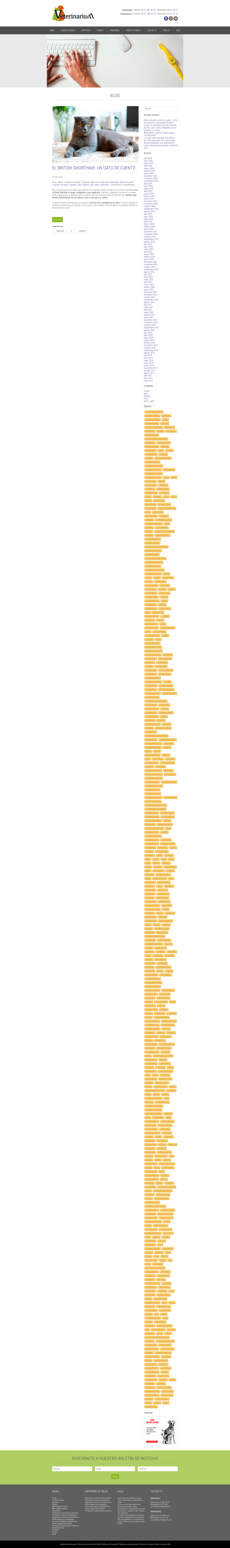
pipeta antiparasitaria (167, 1163)
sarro (171, 1291)
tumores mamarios (167, 1348)
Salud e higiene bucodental (62, 1523)
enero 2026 (149, 173)
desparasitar (169, 743)
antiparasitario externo (153, 469)
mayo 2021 (148, 307)
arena (166, 477)
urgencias (149, 1352)
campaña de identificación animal (156, 546)
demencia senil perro (152, 724)
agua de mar (170, 427)
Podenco (165, 1175)
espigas (164, 832)
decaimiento (150, 720)
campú (148, 577)
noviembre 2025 (151, 178)
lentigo (160, 970)
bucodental (164, 515)
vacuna (148, 1360)
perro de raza (165, 1129)
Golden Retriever (162, 897)
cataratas (164, 596)
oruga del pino (150, 1071)
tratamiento (149, 1341)
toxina (160, 1333)
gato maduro (150, 882)
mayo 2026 (148, 163)
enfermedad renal (168, 816)
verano (173, 1379)
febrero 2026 (149, 171)
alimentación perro (152, 446)
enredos (167, 820)
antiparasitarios (169, 469)
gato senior (169, 886)
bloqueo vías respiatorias (167, 508)
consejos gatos (151, 670)
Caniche (148, 581)
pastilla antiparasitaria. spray (155, 1090)
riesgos (148, 1256)
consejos (64, 184)
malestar (149, 1001)
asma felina (163, 485)
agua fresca (150, 431)
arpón (174, 477)
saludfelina (161, 1279)
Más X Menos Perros (60, 1506)
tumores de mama (151, 1348)
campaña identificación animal (155, 558)
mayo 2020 (148, 337)
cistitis (148, 631)
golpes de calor (164, 901)
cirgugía (160, 620)
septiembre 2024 (151, 209)
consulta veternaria (152, 697)
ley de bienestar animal (153, 982)
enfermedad (168, 770)
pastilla (173, 1086)
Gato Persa (149, 886)
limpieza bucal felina (152, 990)
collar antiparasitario (152, 635)
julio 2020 (148, 332)
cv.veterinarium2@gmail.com (161, 1520)
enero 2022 (149, 289)
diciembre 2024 (150, 201)
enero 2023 (149, 259)
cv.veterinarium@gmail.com (160, 1506)
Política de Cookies (146, 1544)
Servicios (85, 30)
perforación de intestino (153, 1113)
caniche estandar (151, 585)
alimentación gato (164, 442)
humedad (166, 924)
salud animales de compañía (155, 1267)
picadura (149, 1156)
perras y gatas (158, 1117)
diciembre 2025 (150, 176)
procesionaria (150, 1213)
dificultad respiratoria (152, 755)
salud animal (158, 1264)
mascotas (164, 1009)
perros (159, 1136)
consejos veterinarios (152, 677)
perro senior (168, 1136)
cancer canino (168, 577)
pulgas (148, 1225)
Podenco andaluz (151, 1179)
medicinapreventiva (152, 1024)
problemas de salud (152, 1202)
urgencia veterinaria (152, 1356)
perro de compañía (165, 1125)
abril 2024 (148, 221)
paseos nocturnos (160, 1086)
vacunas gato (150, 1375)
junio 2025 (148, 186)
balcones (157, 496)
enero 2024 (149, 229)
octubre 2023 (149, 236)
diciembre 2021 (150, 292)
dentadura (167, 724)
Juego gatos (158, 955)
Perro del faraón (151, 1129)
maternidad (171, 1013)
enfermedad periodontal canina (156, 805)
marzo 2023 (149, 254)
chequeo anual (158, 612)
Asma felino (150, 488)
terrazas (148, 1321)
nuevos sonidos (151, 1059)
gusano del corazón (152, 905)
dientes (157, 751)
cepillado (162, 604)
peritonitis (168, 1113)
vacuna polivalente (152, 1371)
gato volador (150, 893)
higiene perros (150, 916)
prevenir (148, 1198)
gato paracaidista (164, 882)
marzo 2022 (149, 284)
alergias (160, 431)
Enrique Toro (150, 824)
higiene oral (170, 913)
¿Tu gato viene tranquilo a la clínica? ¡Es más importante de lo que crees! (159, 139)
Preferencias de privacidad (128, 1544)
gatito (148, 878)
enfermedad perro (167, 812)
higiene (86, 184)
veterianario (150, 1383)
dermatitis (149, 728)
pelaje (148, 1094)
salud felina (149, 1279)
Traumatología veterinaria (165, 1341)
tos (147, 1329)
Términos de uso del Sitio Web (89, 1544)
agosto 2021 (149, 302)
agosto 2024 (149, 211)
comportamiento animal (153, 647)
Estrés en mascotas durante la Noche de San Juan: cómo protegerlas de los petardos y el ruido (160, 128)
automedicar (164, 492)
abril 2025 (148, 191)
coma (158, 639)
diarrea (148, 751)
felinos (156, 859)
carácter (55, 184)
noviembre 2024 (151, 204)
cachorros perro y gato (164, 519)
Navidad (148, 1040)
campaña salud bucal (153, 566)
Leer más (57, 219)
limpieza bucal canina (153, 986)
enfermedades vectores (153, 797)
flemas (148, 866)
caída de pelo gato (152, 600)
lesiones (169, 970)
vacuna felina (166, 1368)
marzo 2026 (149, 168)
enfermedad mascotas (153, 801)
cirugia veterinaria (151, 627)
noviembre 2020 (151, 322)
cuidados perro (151, 712)
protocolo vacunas (166, 1217)
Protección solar (151, 1217)
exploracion (149, 855)
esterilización (166, 839)
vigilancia (149, 1398)
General (77, 182)
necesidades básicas (167, 1044)
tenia (165, 1317)
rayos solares (150, 1244)
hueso (148, 924)
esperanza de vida (152, 832)
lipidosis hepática (163, 997)
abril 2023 (148, 252)
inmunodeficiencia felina (153, 943)
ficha (164, 859)
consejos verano (165, 674)
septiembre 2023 (151, 239)
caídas (165, 600)
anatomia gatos (151, 454)
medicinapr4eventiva (162, 1017)
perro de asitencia (167, 1121)
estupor (173, 847)
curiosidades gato (151, 716)
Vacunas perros (151, 1379)
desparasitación (151, 739)
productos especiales (165, 1213)
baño (166, 496)
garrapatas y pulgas (163, 874)
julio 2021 (148, 305)
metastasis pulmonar (152, 1028)
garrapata (170, 870)
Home (52, 30)
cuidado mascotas (152, 708)
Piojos (158, 1159)
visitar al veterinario (162, 1398)
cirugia (163, 623)
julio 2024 (148, 214)
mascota (161, 1005)
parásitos (149, 1082)
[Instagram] (171, 18)
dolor (147, 758)
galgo (148, 870)
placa (157, 1167)
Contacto (152, 30)
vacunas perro (163, 1375)
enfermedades (170, 774)
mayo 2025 (148, 188)
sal (170, 1260)
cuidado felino (164, 704)
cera (147, 612)
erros (168, 828)
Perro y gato (150, 1148)
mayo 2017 (148, 380)
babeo (148, 496)
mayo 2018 (148, 363)
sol (157, 1314)
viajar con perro (167, 1391)
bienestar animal (164, 504)
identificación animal (162, 928)
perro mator (167, 1132)
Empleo (166, 30)
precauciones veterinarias (167, 1186)
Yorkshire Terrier (151, 1406)
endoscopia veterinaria (153, 770)
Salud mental (150, 1291)
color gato (149, 639)
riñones (164, 1256)
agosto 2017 (149, 373)
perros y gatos (150, 1144)
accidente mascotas (152, 415)
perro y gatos (150, 1152)
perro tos (162, 1144)
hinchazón (163, 916)
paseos (148, 1086)
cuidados (73, 184)
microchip (166, 1028)
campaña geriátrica (152, 554)
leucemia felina (165, 974)
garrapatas (149, 874)
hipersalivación (150, 920)
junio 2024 (148, 216)
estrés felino (163, 847)
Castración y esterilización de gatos (65, 1513)
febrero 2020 (149, 342)
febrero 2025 (149, 196)
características (150, 589)
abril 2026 (148, 166)
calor (167, 523)
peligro (157, 1094)
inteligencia (149, 951)
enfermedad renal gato (153, 820)
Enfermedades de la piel (153, 778)
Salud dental (150, 1275)
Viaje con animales (152, 1395)
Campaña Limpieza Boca (154, 562)
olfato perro (160, 1067)
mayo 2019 (148, 360)
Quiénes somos (68, 30)
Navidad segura (151, 1044)
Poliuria (164, 1179)
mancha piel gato (161, 1001)
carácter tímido (164, 593)
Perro (146, 398)
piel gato (149, 1159)
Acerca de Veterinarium (68, 1544)
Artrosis (161, 481)
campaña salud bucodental (154, 569)
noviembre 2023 (151, 234)
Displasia (166, 755)
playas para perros (152, 1175)
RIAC (168, 1252)
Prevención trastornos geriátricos (64, 1515)
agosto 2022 (149, 272)
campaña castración (152, 542)
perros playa (150, 1140)
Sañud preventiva (163, 1294)
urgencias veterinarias (163, 1352)
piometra (167, 1159)
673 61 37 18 (172, 13)
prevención (149, 1194)
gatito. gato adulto (160, 878)
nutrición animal (151, 1063)
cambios (148, 531)
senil (164, 1302)
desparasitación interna (153, 743)
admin (60, 182)
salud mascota (150, 1287)
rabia (147, 1237)
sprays (164, 1314)
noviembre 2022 (151, 264)
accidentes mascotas (152, 419)
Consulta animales (166, 685)
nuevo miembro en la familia (163, 1055)
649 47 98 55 (172, 10)
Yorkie (166, 1402)
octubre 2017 (149, 370)
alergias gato (171, 431)
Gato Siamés (150, 889)
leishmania (149, 967)
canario (157, 577)
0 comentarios (128, 184)
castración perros (151, 596)
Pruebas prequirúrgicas (153, 1221)
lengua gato (150, 970)
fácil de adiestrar (170, 866)
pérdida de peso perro (153, 1233)
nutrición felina (164, 1063)
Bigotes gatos (150, 508)
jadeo (148, 955)
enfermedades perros (153, 793)
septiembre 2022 (151, 269)
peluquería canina (162, 1102)
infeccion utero (162, 932)
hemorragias (167, 905)
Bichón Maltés (150, 504)
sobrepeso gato (151, 1310)
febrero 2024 (149, 226)
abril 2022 (148, 282)
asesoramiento (150, 485)
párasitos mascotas (161, 1225)
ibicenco (148, 928)
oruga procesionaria (166, 1071)
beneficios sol (159, 500)
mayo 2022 (148, 279)
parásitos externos (162, 1082)
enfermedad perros (152, 816)
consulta (167, 681)
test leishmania (160, 1321)
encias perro (161, 766)
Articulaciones (150, 481)
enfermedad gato (170, 797)
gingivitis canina (163, 893)
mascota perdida (151, 1009)
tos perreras (150, 1333)
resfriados (159, 1252)
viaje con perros (167, 1395)
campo (167, 573)
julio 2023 (148, 244)
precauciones (150, 1186)
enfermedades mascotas (154, 785)
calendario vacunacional (153, 523)
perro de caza (150, 1125)
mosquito (161, 1032)
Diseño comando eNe (162, 1544)
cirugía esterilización (168, 627)
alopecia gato (150, 450)
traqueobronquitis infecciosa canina (157, 1337)
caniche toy (165, 585)
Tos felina (171, 1329)
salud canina (165, 1271)
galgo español (158, 870)
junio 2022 (148, 277)
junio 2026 (148, 161)
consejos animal (161, 666)
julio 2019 (148, 355)
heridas (166, 909)
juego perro (169, 955)
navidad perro (160, 1040)
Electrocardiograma (168, 762)
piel (172, 1156)
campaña (149, 535)
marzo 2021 (149, 312)
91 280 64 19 (149, 13)
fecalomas (169, 855)
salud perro (162, 1291)
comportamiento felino (153, 654)
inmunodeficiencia (164, 940)
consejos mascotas (166, 670)
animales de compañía (163, 458)
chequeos (165, 616)
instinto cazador (161, 947)
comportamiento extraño (153, 650)
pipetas (148, 1167)
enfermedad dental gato (153, 774)
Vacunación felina (151, 1368)
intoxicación (172, 951)
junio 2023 (148, 246)
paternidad (171, 1090)
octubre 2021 (149, 297)
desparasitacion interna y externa (156, 735)
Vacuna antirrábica (161, 1360)
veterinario (104, 184)
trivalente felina (151, 1344)
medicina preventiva (169, 1021)
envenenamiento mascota (154, 828)
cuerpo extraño (151, 704)
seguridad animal (160, 1298)
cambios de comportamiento (164, 531)
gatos (159, 886)
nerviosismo (150, 1048)
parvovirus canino (165, 1078)
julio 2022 (148, 274)
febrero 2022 (149, 287)
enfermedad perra (151, 812)
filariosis (156, 862)
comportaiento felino (152, 643)
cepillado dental (151, 608)
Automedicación (151, 492)
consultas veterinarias (166, 689)
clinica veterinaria (159, 631)
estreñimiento (150, 847)
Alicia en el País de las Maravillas (105, 182)
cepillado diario (165, 608)
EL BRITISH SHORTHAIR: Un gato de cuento (93, 167)
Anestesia (163, 454)
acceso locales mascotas (154, 411)
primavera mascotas (162, 1198)
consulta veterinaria (170, 693)
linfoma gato (150, 997)
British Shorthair (127, 182)
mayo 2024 (148, 219)
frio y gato (158, 866)
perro (168, 1117)
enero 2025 (149, 198)
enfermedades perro (152, 789)
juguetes (149, 959)
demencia (161, 720)
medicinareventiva (168, 1024)
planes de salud (168, 1167)
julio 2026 (148, 158)
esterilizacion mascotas (153, 835)
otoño (155, 1075)
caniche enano (160, 581)
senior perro (150, 1306)
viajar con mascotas (152, 1391)
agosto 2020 (149, 330)
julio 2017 (148, 375)
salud (96, 184)
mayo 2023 (148, 249)
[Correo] (176, 18)
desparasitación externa (168, 739)
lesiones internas (151, 974)
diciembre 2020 (150, 320)
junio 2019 (148, 358)
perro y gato (149, 401)
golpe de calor (150, 901)
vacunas (165, 1371)
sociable (148, 1314)
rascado (156, 1237)
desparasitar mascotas (153, 747)
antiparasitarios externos (153, 473)
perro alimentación (152, 1121)
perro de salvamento (152, 1132)
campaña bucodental (152, 539)
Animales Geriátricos (152, 461)
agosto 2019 (149, 353)
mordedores (150, 1032)
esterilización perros (168, 843)
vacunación (163, 1364)
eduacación (170, 758)
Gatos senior (163, 889)
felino (148, 859)
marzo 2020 (149, 340)
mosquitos (171, 1032)
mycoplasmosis (166, 1036)
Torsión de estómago (164, 1325)
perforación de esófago (153, 1109)
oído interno (165, 1075)
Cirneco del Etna (151, 623)
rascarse (162, 1240)
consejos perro (150, 674)
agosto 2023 (149, 241)
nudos (148, 1055)
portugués (169, 1183)
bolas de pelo (158, 512)
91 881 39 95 (149, 10)
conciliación (167, 654)
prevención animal (163, 1194)
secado (148, 1298)
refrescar (149, 1252)
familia (160, 855)
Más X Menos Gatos (59, 1509)
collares (165, 635)
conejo (147, 391)
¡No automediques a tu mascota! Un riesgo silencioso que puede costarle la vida (161, 145)
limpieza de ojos (151, 994)
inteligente (161, 951)
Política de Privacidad (109, 1544)
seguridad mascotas (152, 1302)
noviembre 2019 (151, 345)
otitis (147, 1075)
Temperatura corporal (152, 1317)
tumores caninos (165, 1344)
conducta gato (150, 658)
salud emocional (164, 1275)
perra (148, 1117)
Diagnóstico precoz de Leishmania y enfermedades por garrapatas (65, 1518)
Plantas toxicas (151, 1171)
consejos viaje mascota (153, 681)
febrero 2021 (149, 315)
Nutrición (163, 1059)
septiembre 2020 (151, 327)
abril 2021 (148, 310)
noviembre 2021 (151, 294)
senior (172, 1302)
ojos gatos (149, 1067)
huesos (157, 924)
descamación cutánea (163, 728)
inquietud (168, 943)
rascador (166, 1237)
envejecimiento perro (165, 824)
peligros (165, 1094)
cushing (164, 716)
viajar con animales (164, 1387)
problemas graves (151, 1210)
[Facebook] (166, 18)
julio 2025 (148, 183)
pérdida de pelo (151, 1229)
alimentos (165, 446)
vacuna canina (150, 1364)
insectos (148, 947)
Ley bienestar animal (152, 978)
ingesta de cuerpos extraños (155, 936)
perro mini (149, 1136)
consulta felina (150, 689)
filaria (148, 862)
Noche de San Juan (164, 1048)
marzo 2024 (149, 224)
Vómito (148, 1402)
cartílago (162, 589)
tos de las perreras (158, 1329)
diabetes (167, 747)
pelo (166, 1098)
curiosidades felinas (166, 712)
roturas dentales (151, 1260)
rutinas (163, 1260)
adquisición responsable (153, 427)
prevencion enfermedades (163, 1190)
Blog (178, 30)
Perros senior (162, 1140)
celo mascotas (150, 604)
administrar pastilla (152, 423)
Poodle (159, 1183)
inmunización (150, 940)
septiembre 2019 (151, 350)
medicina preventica (152, 1021)
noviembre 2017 (151, 368)
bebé (174, 496)
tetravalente (150, 1325)
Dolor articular (158, 758)
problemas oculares (168, 1210)
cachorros (149, 519)
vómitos (157, 1402)
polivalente (149, 1183)
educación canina (151, 762)
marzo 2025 (149, 193)
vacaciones (166, 1356)
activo (165, 419)
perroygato (161, 1148)
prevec (148, 1190)
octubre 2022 (149, 267)
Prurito (167, 1221)
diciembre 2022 (150, 262)
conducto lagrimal (165, 658)
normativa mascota (152, 1051)
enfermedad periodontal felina (155, 809)
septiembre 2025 (151, 181)
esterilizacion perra (152, 839)
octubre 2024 (149, 206)
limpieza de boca (168, 990)
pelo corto (149, 1102)
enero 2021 (149, 317)
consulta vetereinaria (152, 693)
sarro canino (150, 1294)
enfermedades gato (152, 782)
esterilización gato (151, 843)
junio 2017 (148, 378)
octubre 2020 (149, 325)
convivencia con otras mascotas (156, 701)
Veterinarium (150, 1387)
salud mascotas (164, 1287)
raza (91, 184)
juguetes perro (160, 959)
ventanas (163, 1379)
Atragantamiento (163, 488)
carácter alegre (151, 593)
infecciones (149, 932)
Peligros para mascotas (153, 1098)
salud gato (166, 1283)
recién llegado (168, 1248)
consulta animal (151, 685)
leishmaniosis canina (163, 967)
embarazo (149, 766)
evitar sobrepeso (162, 851)
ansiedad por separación (154, 465)
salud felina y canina (152, 1283)
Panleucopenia (151, 1078)
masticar (148, 1013)
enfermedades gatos (169, 782)
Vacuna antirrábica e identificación (64, 1521)
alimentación (150, 442)
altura (161, 450)
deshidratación (150, 731)
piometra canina (151, 1163)
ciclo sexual (149, 620)
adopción (165, 423)
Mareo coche (150, 1005)
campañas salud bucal (153, 573)
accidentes (166, 415)
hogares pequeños (166, 920)
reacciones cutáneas (152, 1248)
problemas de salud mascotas (155, 1206)
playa (161, 1171)
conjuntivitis (149, 662)
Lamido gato (162, 963)
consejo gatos (162, 662)
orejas (170, 1067)
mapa (172, 1001)
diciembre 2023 (150, 231)
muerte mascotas (151, 1036)
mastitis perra (160, 1013)
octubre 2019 (149, 348)
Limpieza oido (165, 994)
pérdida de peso (166, 1229)
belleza (148, 500)
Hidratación (149, 913)
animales (149, 458)
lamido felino (150, 963)
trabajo (168, 1333)
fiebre (171, 859)
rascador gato (150, 1240)
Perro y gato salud (164, 1152)
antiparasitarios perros (153, 477)
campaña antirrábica (163, 535)
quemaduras (168, 1233)
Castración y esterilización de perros (65, 1526)
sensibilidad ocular (163, 1306)
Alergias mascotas (152, 434)
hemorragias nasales (152, 909)
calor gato (149, 527)
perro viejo (172, 1144)
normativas (165, 1051)
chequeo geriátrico (152, 616)
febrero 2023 (149, 257)
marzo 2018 (149, 365)
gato (80, 184)
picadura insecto (161, 1156)
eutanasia (149, 851)
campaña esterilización (153, 550)
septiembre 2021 (151, 300)
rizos (156, 1256)
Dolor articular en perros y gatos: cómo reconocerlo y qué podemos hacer (160, 121)
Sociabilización (165, 1310)
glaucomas (149, 897)
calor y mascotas (162, 527)
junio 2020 (148, 335)
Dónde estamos (133, 30)
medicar (148, 1017)
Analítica (169, 450)
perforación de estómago (154, 1105)
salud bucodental (151, 1271)
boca (147, 512)
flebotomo (166, 862)
